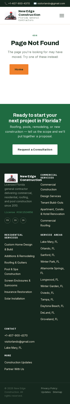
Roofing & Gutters (15, 262)
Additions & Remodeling (19, 256)
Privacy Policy (49, 388)
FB (7, 220)
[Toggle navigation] (62, 16)
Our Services (46, 69)
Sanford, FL (48, 254)
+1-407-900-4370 (16, 335)
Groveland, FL (49, 319)
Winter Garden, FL (52, 286)
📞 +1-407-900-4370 (17, 3)
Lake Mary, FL (49, 241)
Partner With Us (14, 369)
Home (19, 69)
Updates (46, 392)
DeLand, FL (48, 312)
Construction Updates (18, 362)
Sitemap (57, 392)
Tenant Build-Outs (52, 202)
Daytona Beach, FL (52, 306)
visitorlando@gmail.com (19, 341)
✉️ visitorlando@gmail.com (49, 3)
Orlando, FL (48, 248)
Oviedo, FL (47, 292)
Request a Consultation (35, 149)
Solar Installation (14, 298)
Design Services (51, 196)
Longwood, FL (50, 279)
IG (15, 220)
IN (23, 220)
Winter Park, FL (50, 261)
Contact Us (35, 82)
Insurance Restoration (18, 291)
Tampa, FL (47, 299)
